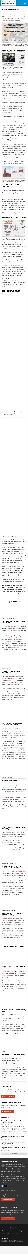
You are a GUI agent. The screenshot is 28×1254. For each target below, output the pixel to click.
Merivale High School (9, 784)
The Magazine (13, 1228)
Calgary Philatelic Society (10, 626)
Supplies (21, 1231)
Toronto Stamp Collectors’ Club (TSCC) (13, 871)
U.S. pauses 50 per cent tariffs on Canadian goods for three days (13, 1142)
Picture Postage (19, 639)
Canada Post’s (5, 799)
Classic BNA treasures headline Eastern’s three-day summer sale (12, 1137)
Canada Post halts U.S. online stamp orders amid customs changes (13, 1148)
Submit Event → (8, 1200)
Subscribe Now (8, 1218)
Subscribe (12, 1231)
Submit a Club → (8, 1096)
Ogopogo (9, 732)
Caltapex (9, 78)
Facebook (2, 1186)
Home (3, 1228)
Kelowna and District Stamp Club (12, 728)
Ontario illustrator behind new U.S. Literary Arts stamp (12, 1121)
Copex (13, 680)
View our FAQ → (7, 1111)
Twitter (5, 1186)
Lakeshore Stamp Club (7, 975)
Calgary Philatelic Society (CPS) (12, 18)
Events (4, 1231)
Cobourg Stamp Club (9, 676)
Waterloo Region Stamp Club (11, 918)
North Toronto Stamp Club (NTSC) (12, 832)
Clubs (22, 1228)
